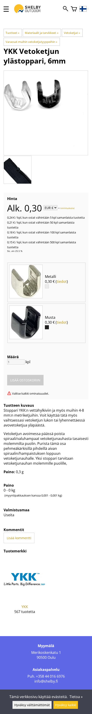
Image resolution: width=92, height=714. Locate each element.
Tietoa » (76, 696)
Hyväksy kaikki (65, 705)
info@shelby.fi (46, 681)
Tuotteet (12, 33)
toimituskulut (67, 208)
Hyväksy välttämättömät (32, 705)
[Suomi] (84, 9)
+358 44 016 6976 (50, 676)
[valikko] (6, 9)
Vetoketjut (72, 33)
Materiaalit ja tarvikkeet (41, 33)
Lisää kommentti (19, 538)
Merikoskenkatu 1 (46, 652)
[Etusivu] (29, 13)
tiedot (62, 281)
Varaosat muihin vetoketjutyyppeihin (31, 42)
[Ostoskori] (74, 9)
